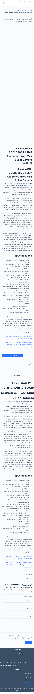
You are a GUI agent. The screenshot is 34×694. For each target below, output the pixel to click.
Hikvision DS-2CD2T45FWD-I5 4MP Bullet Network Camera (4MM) (19, 345)
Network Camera (22, 364)
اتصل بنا (28, 678)
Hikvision (28, 185)
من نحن (28, 675)
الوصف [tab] (17, 371)
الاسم (30, 601)
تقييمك (30, 596)
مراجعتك (29, 617)
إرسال (28, 642)
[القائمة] (3, 3)
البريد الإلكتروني (27, 609)
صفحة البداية (27, 673)
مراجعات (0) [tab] (17, 375)
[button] (17, 680)
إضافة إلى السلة (12, 355)
